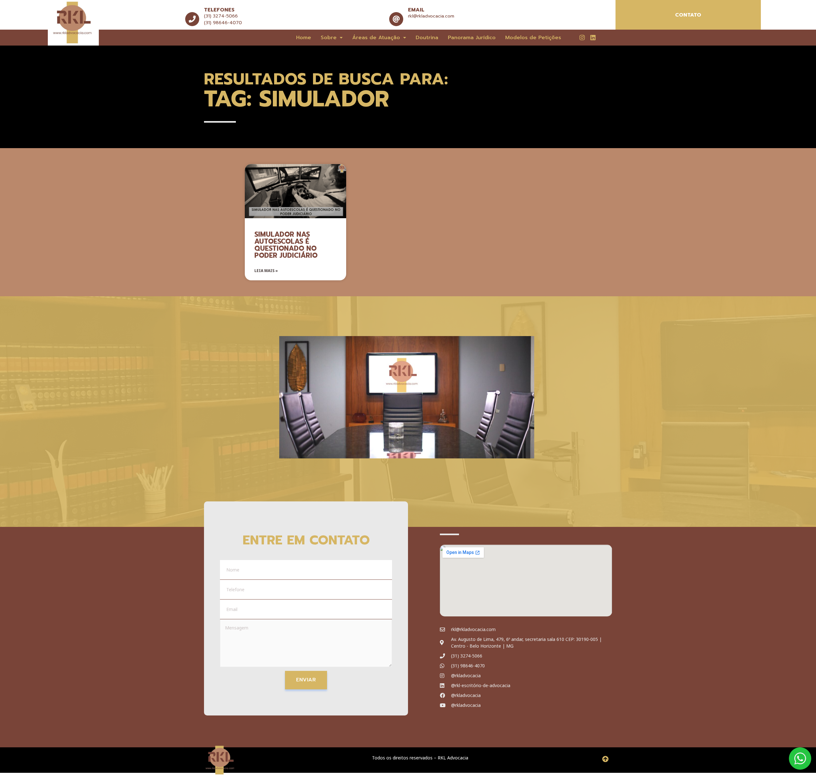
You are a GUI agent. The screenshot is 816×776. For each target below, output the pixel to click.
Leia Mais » (266, 270)
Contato (688, 15)
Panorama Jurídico (472, 37)
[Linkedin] (592, 37)
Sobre (329, 37)
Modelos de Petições (533, 37)
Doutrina (427, 37)
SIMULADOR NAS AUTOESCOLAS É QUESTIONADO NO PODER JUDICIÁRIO (285, 245)
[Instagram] (582, 37)
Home (303, 37)
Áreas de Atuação (376, 37)
